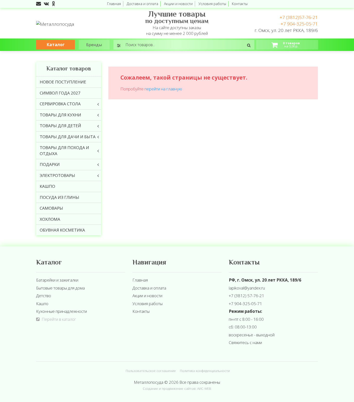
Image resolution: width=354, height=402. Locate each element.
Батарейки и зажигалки (57, 280)
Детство (43, 295)
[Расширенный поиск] (118, 45)
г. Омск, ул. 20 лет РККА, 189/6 (286, 30)
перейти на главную (163, 89)
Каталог (55, 44)
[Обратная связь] (38, 3)
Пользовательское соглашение (151, 370)
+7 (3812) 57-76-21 (246, 295)
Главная (114, 3)
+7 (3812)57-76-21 (299, 17)
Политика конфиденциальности (205, 370)
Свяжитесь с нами (245, 342)
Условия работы (212, 3)
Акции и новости (178, 3)
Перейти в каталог (59, 319)
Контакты (240, 3)
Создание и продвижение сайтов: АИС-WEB (177, 388)
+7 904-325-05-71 (299, 24)
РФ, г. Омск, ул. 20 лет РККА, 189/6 (265, 280)
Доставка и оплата (142, 3)
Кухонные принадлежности (61, 311)
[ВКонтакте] (46, 3)
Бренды (94, 44)
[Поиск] (248, 45)
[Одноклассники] (53, 3)
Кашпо (42, 303)
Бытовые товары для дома (60, 288)
